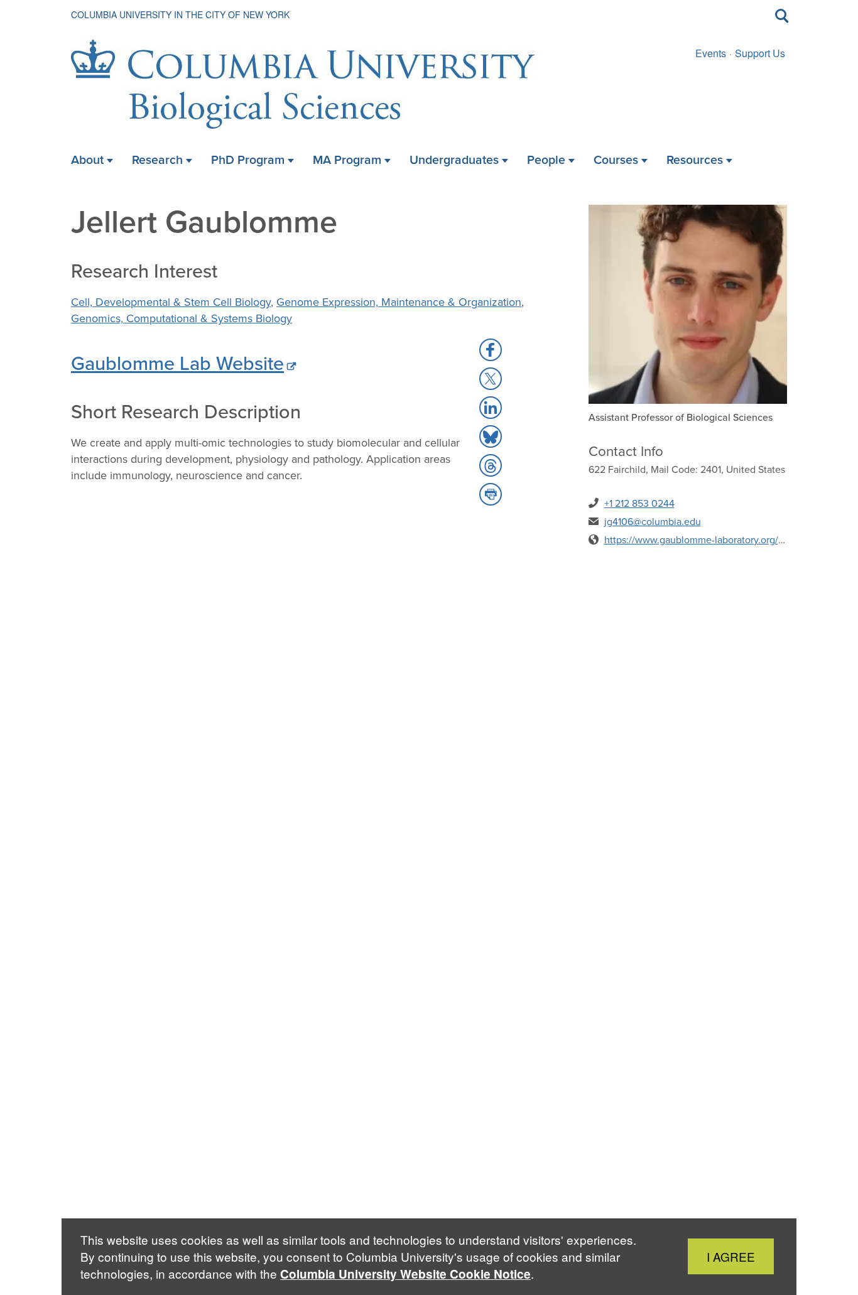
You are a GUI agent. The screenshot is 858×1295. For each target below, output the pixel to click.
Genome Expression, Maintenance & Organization (398, 302)
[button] (490, 350)
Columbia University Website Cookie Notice (405, 1273)
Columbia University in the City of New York (180, 14)
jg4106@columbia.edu (652, 521)
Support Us (760, 53)
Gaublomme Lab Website (177, 362)
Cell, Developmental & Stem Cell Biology (171, 302)
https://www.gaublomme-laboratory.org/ (691, 540)
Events (710, 53)
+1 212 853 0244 (639, 503)
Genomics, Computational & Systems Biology (181, 318)
